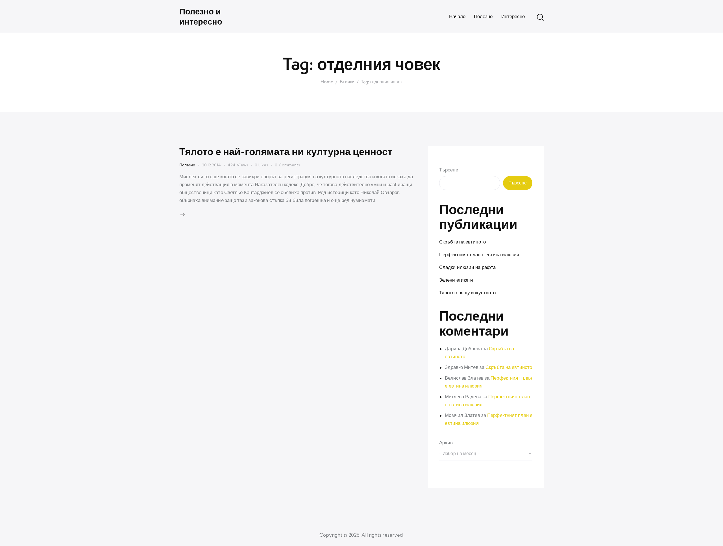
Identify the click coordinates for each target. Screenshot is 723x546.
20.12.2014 (211, 165)
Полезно (187, 165)
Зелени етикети (456, 280)
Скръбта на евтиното (462, 242)
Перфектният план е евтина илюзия (479, 254)
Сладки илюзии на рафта (467, 267)
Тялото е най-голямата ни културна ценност (285, 151)
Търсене (448, 170)
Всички (347, 82)
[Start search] (540, 17)
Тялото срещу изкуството (467, 292)
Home (327, 82)
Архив (446, 442)
